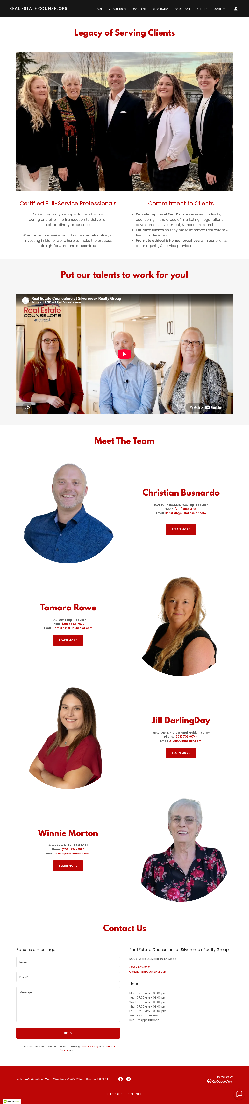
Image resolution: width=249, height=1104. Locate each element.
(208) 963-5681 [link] (139, 967)
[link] (41, 9)
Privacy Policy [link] (90, 1046)
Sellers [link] (202, 9)
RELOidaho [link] (160, 9)
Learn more (181, 529)
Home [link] (99, 9)
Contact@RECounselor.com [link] (148, 972)
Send (68, 1033)
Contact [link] (139, 9)
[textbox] (68, 962)
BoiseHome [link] (183, 9)
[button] (118, 9)
